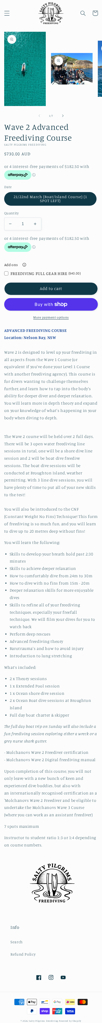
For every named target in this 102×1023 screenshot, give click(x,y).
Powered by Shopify (70, 1020)
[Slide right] (63, 115)
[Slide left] (39, 115)
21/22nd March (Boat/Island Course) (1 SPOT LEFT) (50, 198)
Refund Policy (23, 954)
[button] (7, 13)
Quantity (11, 213)
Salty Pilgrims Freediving (43, 1020)
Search (16, 942)
